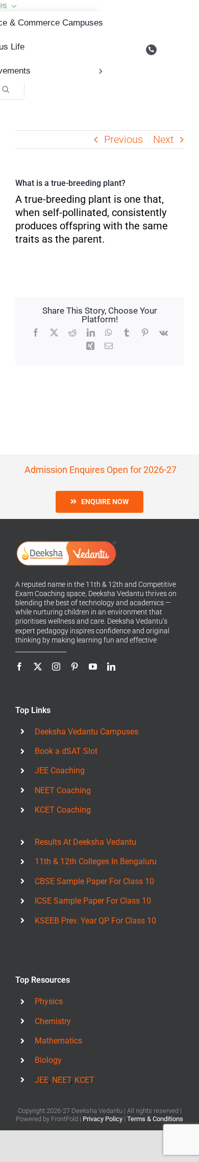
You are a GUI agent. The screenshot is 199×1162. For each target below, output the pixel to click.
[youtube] (93, 666)
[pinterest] (74, 666)
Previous (123, 139)
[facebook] (19, 666)
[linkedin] (111, 666)
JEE (41, 1080)
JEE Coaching (60, 770)
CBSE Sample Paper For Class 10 (94, 881)
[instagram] (56, 666)
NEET (61, 1080)
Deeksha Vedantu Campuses (86, 732)
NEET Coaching (63, 790)
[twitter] (38, 666)
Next (163, 139)
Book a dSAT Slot (66, 751)
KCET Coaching (63, 810)
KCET (84, 1080)
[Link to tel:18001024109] (151, 49)
